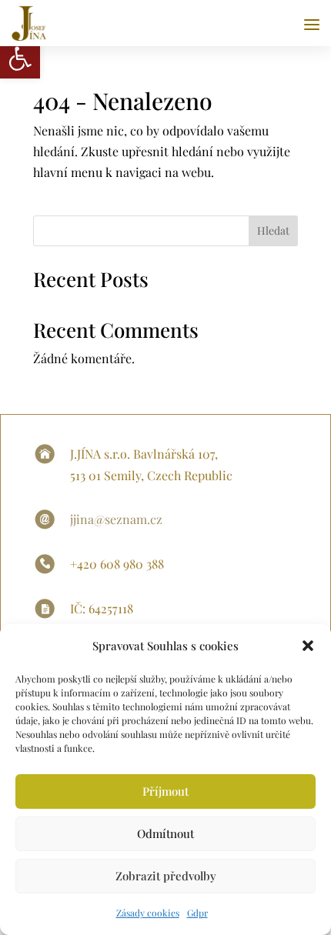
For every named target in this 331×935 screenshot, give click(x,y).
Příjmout (165, 791)
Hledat (273, 230)
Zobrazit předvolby (165, 875)
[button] (308, 645)
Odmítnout (165, 833)
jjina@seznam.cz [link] (116, 519)
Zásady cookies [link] (147, 913)
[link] (20, 58)
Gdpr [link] (197, 913)
